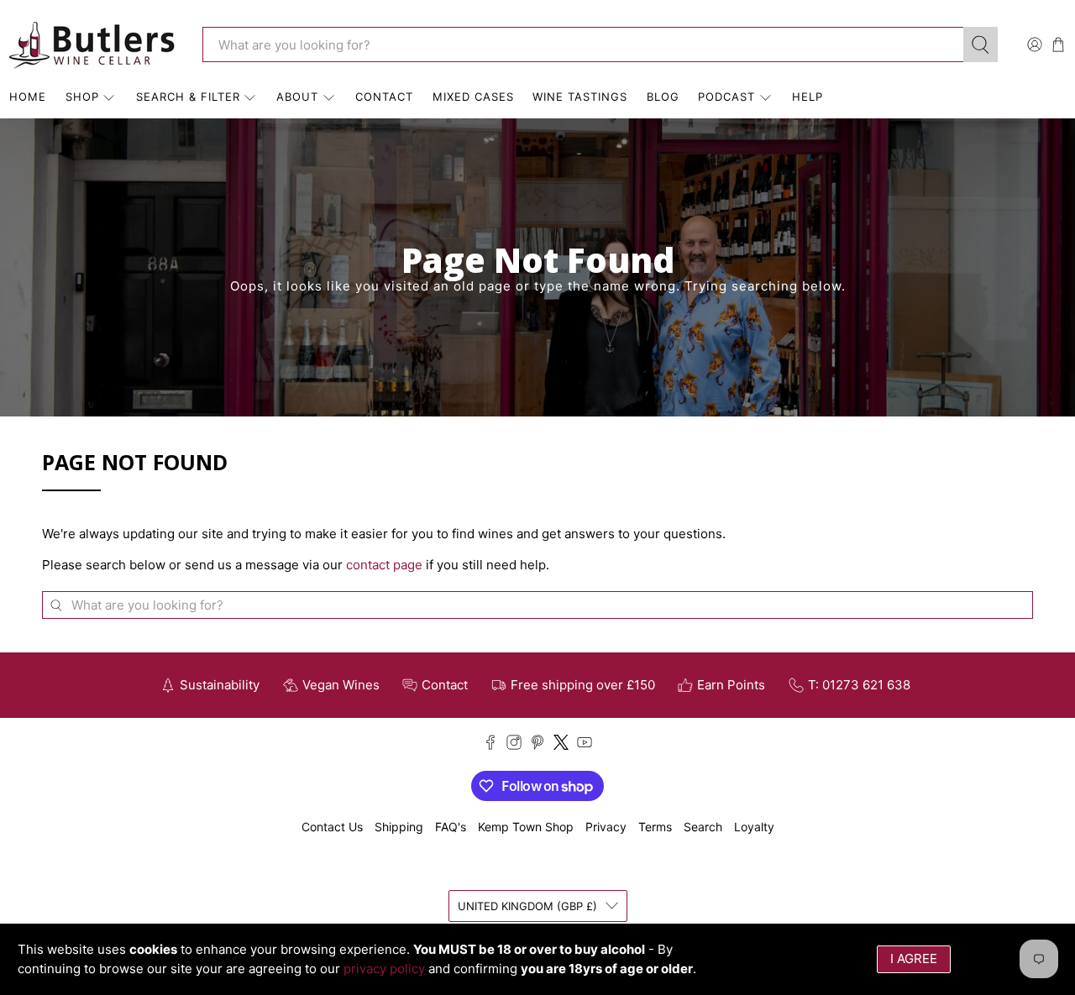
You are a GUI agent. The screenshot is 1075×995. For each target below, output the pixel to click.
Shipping (399, 827)
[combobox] (582, 44)
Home (27, 96)
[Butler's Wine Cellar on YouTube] (584, 745)
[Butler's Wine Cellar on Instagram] (514, 745)
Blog (663, 96)
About (297, 96)
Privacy (606, 827)
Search (703, 827)
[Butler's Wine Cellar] (93, 45)
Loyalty (754, 827)
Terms (655, 827)
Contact (384, 96)
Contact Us (332, 827)
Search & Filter (188, 96)
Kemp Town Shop (526, 827)
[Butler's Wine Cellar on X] (561, 745)
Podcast (726, 96)
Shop (82, 96)
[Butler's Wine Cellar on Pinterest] (537, 745)
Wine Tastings (579, 96)
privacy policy (384, 969)
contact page (384, 565)
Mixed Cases (473, 96)
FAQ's (450, 827)
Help (807, 96)
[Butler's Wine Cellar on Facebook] (490, 745)
